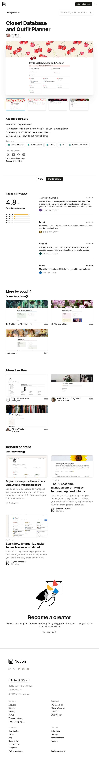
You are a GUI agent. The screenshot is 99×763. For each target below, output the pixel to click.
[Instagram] (9, 669)
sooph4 (15, 34)
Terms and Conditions (14, 161)
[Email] (23, 154)
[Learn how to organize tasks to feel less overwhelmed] (27, 526)
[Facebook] (18, 154)
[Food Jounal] (27, 340)
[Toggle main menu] (95, 4)
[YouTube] (27, 669)
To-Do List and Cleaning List (19, 324)
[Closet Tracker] (27, 416)
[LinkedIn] (13, 154)
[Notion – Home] (4, 4)
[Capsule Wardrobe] (27, 385)
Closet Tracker (18, 429)
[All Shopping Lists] (72, 311)
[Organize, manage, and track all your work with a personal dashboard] (27, 466)
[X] (8, 154)
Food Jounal (11, 353)
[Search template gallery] (90, 12)
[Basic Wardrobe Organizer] (72, 385)
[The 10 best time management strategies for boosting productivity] (72, 466)
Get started (49, 632)
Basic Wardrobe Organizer (69, 398)
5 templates (16, 37)
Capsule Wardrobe (20, 398)
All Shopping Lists (59, 324)
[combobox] (76, 12)
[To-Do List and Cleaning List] (27, 311)
